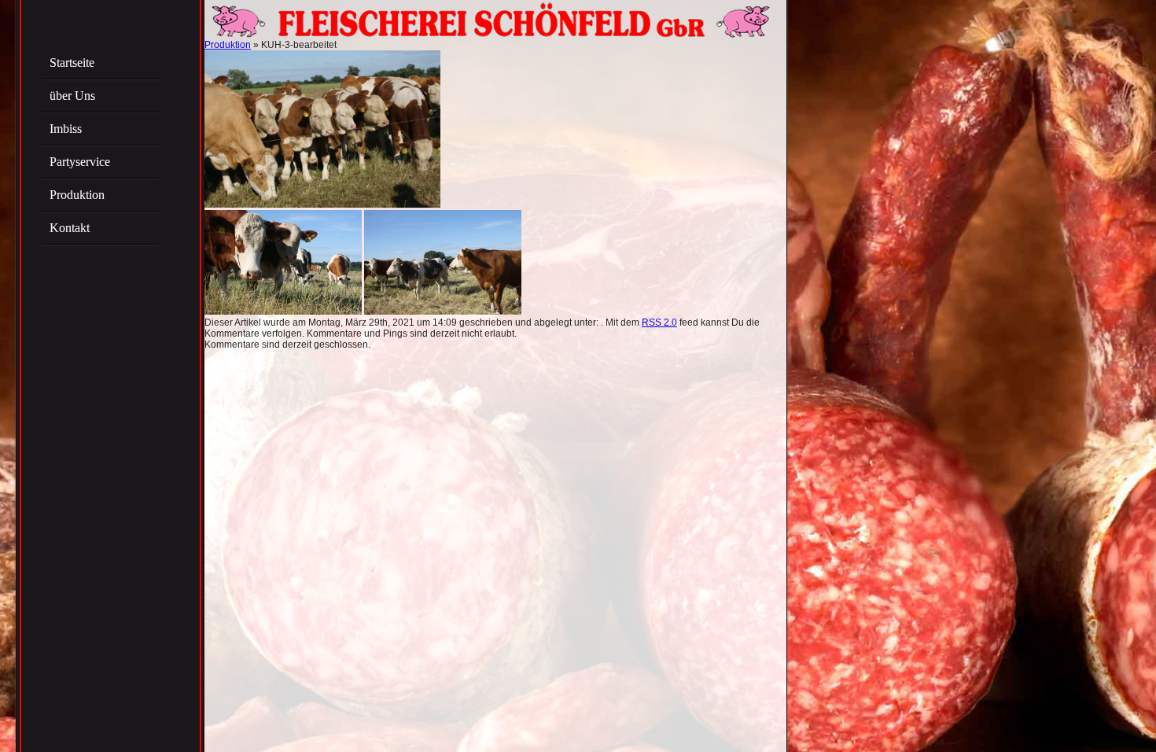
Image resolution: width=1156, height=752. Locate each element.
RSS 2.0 (659, 322)
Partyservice (80, 161)
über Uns (72, 95)
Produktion (77, 194)
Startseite (72, 62)
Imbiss (66, 128)
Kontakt (70, 227)
